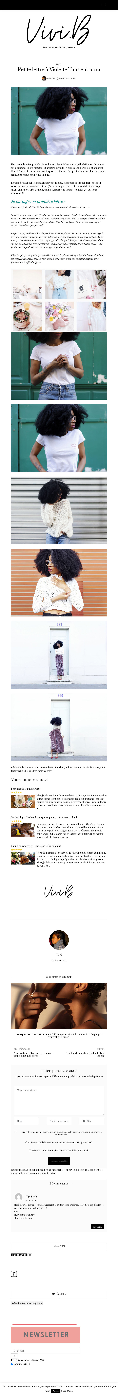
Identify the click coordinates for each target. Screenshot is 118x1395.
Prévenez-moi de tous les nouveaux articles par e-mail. (60, 1150)
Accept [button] (56, 1391)
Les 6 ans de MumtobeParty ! (26, 788)
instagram (88, 258)
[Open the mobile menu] (104, 5)
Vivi (53, 78)
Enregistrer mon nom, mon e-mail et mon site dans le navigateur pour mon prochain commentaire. (61, 1133)
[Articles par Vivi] (44, 78)
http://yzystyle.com (23, 1218)
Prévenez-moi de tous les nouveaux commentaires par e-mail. (60, 1142)
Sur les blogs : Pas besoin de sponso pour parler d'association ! (44, 817)
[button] (15, 1013)
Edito (58, 64)
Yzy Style (31, 1196)
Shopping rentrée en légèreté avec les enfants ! (36, 845)
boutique (39, 767)
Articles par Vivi (58, 960)
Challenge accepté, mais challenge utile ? (59, 1034)
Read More (67, 1390)
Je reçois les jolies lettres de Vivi (27, 1359)
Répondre (97, 1227)
